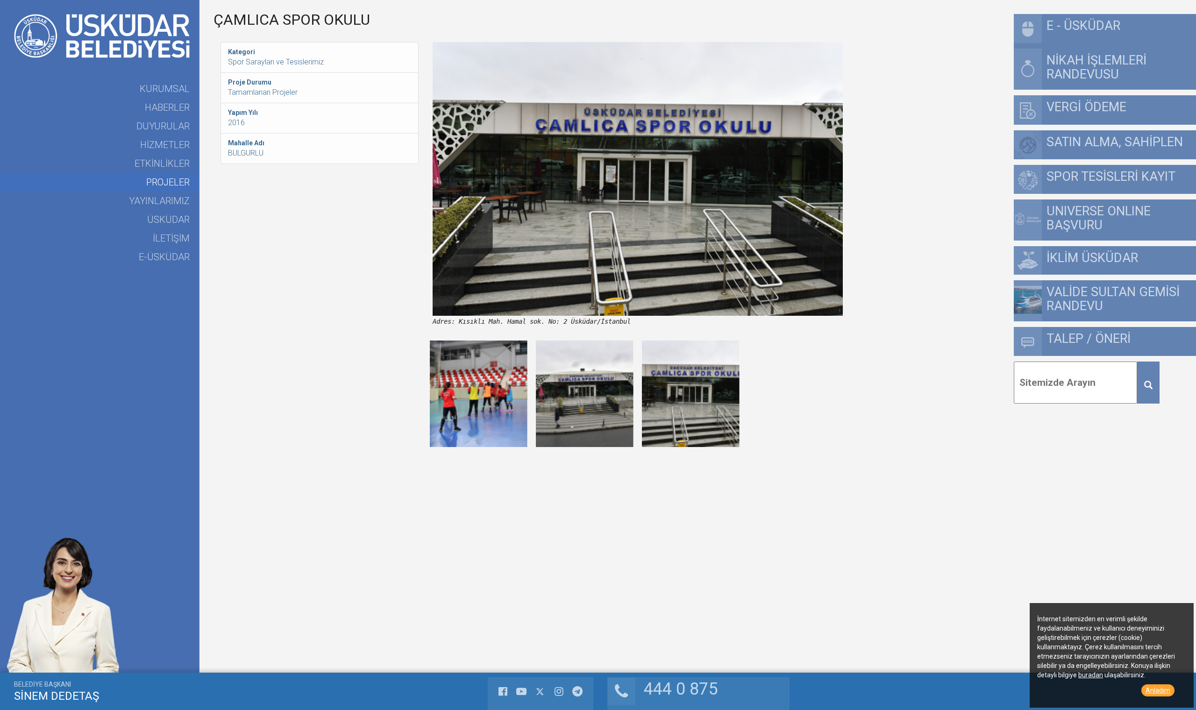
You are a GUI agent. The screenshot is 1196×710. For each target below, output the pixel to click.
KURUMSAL (165, 88)
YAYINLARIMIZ (159, 200)
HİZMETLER (165, 144)
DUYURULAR (163, 126)
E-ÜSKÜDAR (164, 257)
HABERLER (167, 107)
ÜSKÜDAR (168, 219)
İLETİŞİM (171, 238)
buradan (1090, 675)
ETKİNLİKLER (162, 163)
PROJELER (168, 182)
